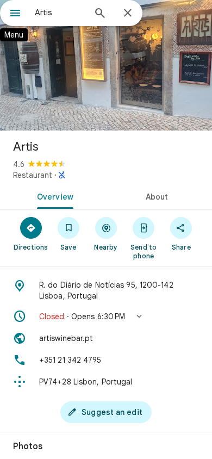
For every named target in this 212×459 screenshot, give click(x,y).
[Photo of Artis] (106, 65)
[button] (106, 316)
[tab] (53, 196)
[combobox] (60, 12)
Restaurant (32, 175)
